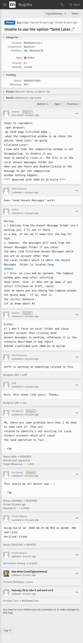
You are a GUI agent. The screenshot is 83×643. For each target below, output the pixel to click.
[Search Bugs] (62, 5)
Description (18, 115)
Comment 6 (17, 414)
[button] (74, 5)
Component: (15, 46)
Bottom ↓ (43, 104)
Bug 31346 (23, 22)
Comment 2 (17, 213)
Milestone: (16, 84)
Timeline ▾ (73, 104)
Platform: (16, 50)
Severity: (17, 67)
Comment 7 (17, 476)
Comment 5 (17, 386)
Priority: (17, 63)
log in (20, 609)
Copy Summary (54, 13)
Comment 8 (18, 520)
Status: (18, 80)
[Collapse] (77, 113)
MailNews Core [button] (33, 42)
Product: (17, 42)
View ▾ (75, 13)
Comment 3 (17, 316)
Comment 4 (17, 359)
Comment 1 (17, 192)
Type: (19, 57)
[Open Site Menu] (5, 5)
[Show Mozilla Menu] (12, 5)
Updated (16, 556)
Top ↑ (7, 630)
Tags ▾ (57, 104)
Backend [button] (30, 46)
